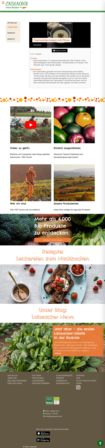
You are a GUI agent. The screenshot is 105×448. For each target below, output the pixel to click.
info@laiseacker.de (53, 416)
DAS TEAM (36, 375)
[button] (34, 45)
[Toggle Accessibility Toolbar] (100, 443)
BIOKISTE (11, 33)
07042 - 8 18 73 (51, 414)
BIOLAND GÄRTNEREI (17, 381)
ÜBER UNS (12, 378)
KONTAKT (80, 375)
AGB (78, 378)
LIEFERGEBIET (38, 381)
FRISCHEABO (38, 378)
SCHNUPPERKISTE (64, 375)
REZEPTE (11, 39)
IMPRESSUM (61, 381)
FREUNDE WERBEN (40, 383)
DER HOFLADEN (14, 383)
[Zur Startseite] (15, 5)
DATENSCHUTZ (63, 383)
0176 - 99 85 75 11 (52, 411)
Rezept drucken (60, 50)
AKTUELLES (12, 23)
